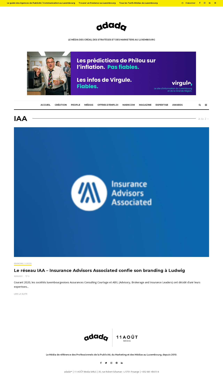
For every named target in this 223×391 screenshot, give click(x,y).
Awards (177, 105)
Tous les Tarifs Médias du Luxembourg (138, 3)
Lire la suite (20, 294)
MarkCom (128, 105)
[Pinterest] (116, 363)
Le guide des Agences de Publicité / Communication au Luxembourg (41, 3)
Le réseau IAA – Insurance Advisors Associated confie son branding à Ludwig (99, 270)
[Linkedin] (209, 3)
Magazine (145, 105)
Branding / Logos (23, 263)
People (75, 105)
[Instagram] (204, 3)
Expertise (162, 105)
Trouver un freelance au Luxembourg (97, 3)
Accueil (46, 105)
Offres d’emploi (107, 105)
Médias (88, 105)
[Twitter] (106, 363)
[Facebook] (200, 3)
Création (61, 105)
